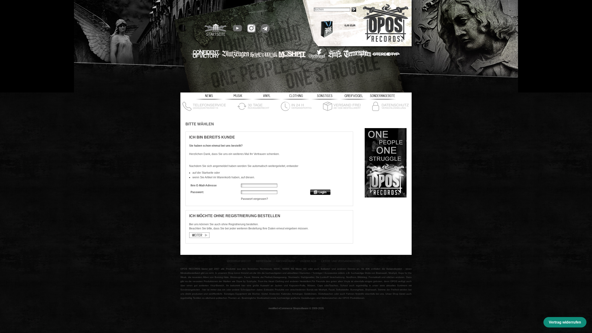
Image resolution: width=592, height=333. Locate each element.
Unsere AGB (308, 261)
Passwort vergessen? (254, 198)
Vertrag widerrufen (565, 322)
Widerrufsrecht (239, 261)
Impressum (263, 261)
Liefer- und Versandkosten (340, 261)
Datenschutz (285, 261)
